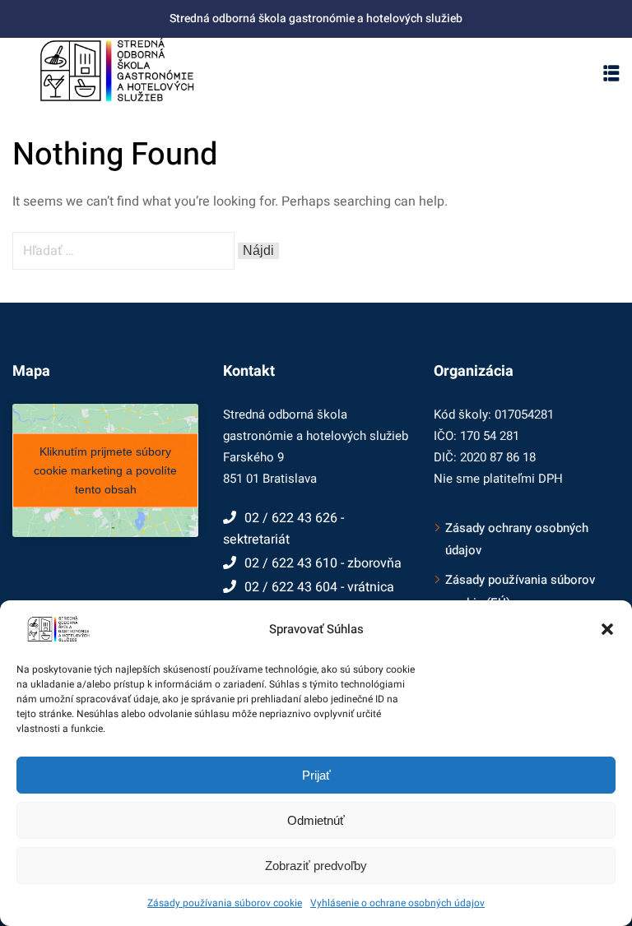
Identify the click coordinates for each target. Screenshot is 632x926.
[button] (607, 629)
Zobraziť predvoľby (316, 866)
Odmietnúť (316, 820)
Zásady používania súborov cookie (224, 903)
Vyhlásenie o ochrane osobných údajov (397, 903)
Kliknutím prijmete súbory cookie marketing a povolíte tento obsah (105, 469)
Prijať (316, 775)
